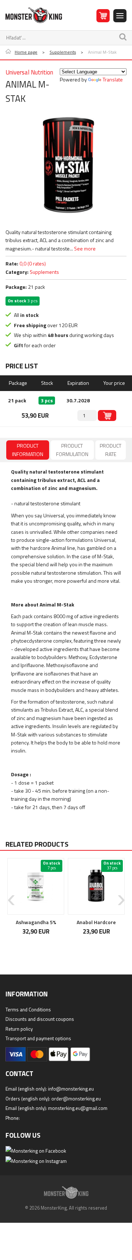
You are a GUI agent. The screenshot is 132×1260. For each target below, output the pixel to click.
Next (121, 894)
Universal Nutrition (29, 72)
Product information (27, 449)
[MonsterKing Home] (34, 15)
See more (85, 248)
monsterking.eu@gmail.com (77, 1108)
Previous (11, 894)
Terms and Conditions (28, 1009)
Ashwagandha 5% (36, 922)
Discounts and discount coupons (40, 1019)
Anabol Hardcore (96, 922)
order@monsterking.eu (76, 1098)
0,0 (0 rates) (32, 263)
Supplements (63, 52)
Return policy (19, 1029)
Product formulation (72, 449)
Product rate (110, 449)
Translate (113, 79)
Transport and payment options (38, 1038)
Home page (26, 52)
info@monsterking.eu (71, 1088)
